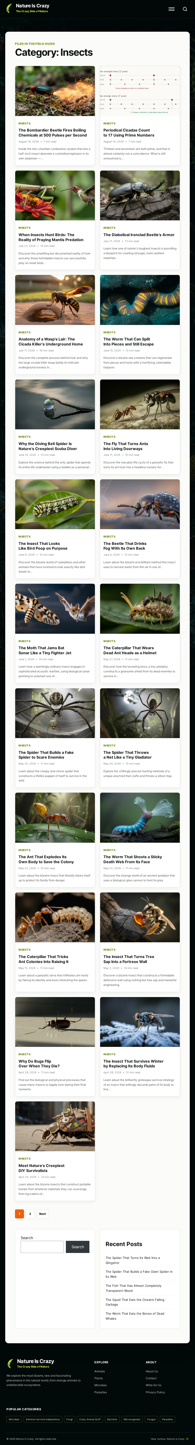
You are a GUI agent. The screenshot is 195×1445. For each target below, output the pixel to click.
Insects (24, 123)
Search (27, 1237)
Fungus (151, 1419)
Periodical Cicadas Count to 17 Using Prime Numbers (128, 132)
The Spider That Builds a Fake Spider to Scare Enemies (46, 755)
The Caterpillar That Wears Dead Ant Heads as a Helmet (129, 650)
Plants (98, 1378)
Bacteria (112, 1419)
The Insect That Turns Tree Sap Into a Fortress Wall (128, 959)
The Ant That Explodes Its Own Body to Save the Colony (46, 859)
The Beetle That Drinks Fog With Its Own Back (124, 546)
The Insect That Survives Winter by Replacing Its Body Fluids (133, 1064)
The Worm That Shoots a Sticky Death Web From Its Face (132, 859)
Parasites (100, 1392)
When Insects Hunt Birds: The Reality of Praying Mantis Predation (51, 237)
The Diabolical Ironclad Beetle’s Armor (139, 234)
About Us (152, 1371)
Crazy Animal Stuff (90, 1419)
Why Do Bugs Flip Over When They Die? (39, 1064)
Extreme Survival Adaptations (43, 1419)
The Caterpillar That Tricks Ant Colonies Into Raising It (43, 959)
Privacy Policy (155, 1392)
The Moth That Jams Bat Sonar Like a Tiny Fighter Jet (45, 650)
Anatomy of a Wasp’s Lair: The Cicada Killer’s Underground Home (51, 341)
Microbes (100, 1385)
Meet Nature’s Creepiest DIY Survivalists (41, 1168)
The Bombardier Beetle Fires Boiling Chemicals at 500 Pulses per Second (53, 132)
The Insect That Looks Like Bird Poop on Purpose (43, 546)
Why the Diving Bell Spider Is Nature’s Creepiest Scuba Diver (48, 446)
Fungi (69, 1419)
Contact (151, 1378)
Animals (99, 1371)
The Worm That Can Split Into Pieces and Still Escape (128, 341)
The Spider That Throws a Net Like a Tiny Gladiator (127, 755)
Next (42, 1214)
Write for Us (153, 1385)
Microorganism (132, 1419)
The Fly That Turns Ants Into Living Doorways (125, 446)
